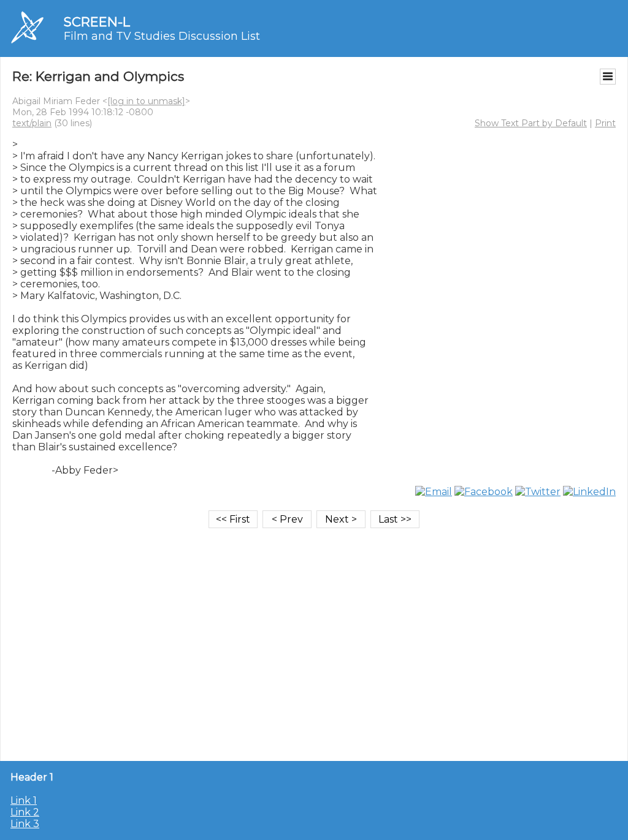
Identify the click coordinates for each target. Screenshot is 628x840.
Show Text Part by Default (531, 123)
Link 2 (24, 812)
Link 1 (23, 800)
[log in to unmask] (146, 101)
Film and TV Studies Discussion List (162, 36)
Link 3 (24, 824)
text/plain (32, 123)
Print (605, 123)
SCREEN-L (97, 21)
